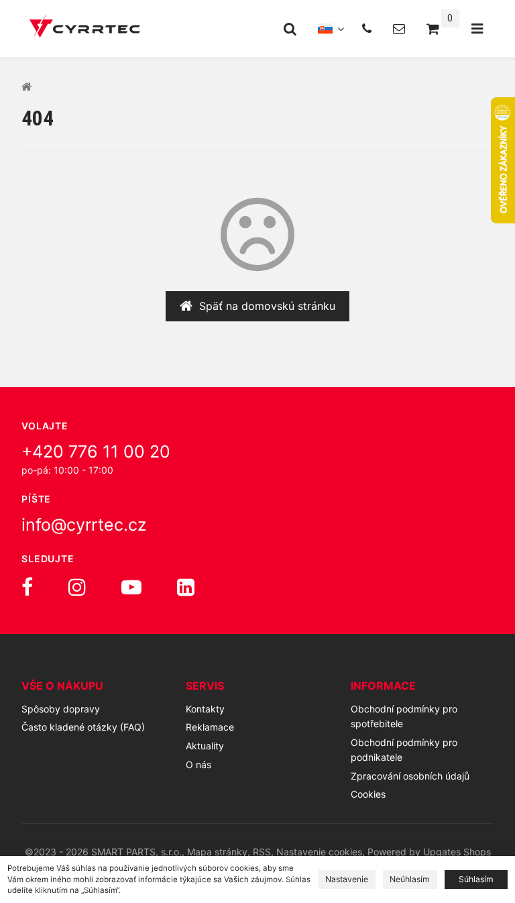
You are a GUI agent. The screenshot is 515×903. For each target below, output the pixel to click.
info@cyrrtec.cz (84, 525)
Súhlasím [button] (476, 879)
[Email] (399, 28)
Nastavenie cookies (319, 851)
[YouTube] (131, 587)
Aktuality (205, 745)
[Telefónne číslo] (366, 28)
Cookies (368, 794)
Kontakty (205, 708)
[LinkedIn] (185, 587)
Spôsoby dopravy (60, 708)
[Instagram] (77, 587)
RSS (262, 851)
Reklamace (210, 727)
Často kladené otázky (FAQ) (83, 727)
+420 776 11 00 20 (95, 451)
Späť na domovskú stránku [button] (267, 306)
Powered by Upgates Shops (429, 851)
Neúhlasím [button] (410, 879)
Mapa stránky (217, 851)
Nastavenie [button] (346, 879)
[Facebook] (27, 587)
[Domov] (84, 28)
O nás (198, 764)
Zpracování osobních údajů (410, 776)
